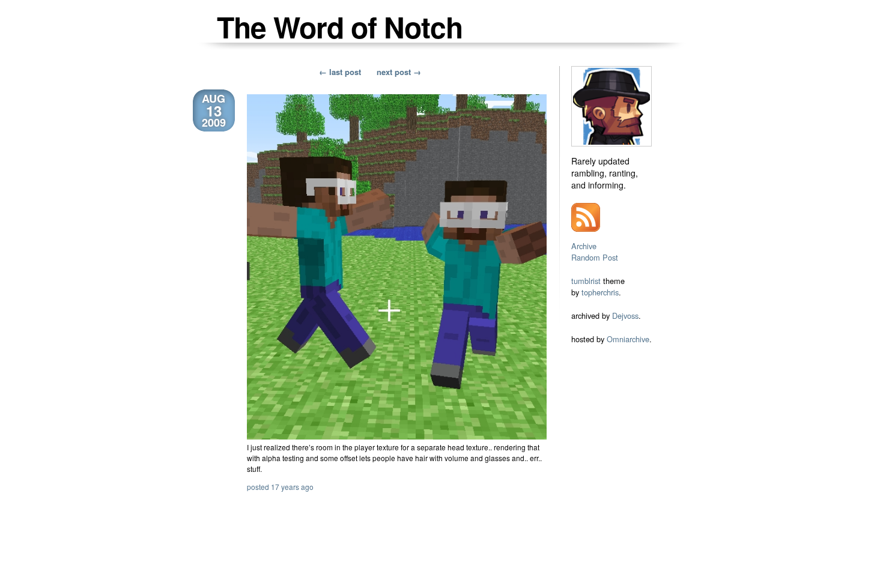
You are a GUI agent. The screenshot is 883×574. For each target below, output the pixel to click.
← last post (340, 71)
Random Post (594, 257)
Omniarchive (628, 339)
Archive (583, 246)
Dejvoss (625, 315)
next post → (399, 71)
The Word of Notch (340, 26)
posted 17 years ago (280, 487)
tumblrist (586, 280)
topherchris (600, 292)
